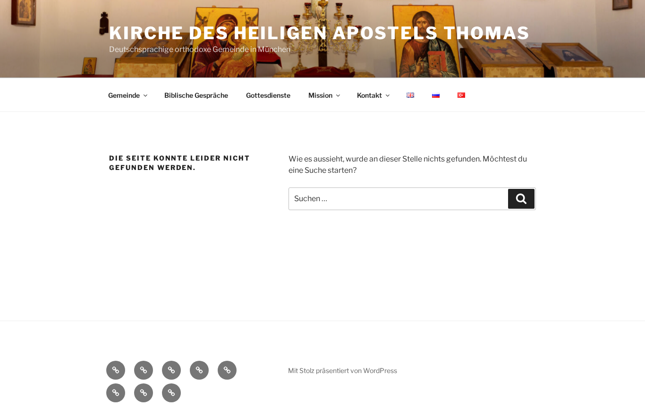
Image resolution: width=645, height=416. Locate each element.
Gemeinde (124, 95)
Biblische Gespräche (196, 95)
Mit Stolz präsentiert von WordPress (342, 370)
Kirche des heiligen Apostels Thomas (319, 33)
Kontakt (369, 95)
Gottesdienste (268, 95)
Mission (320, 95)
